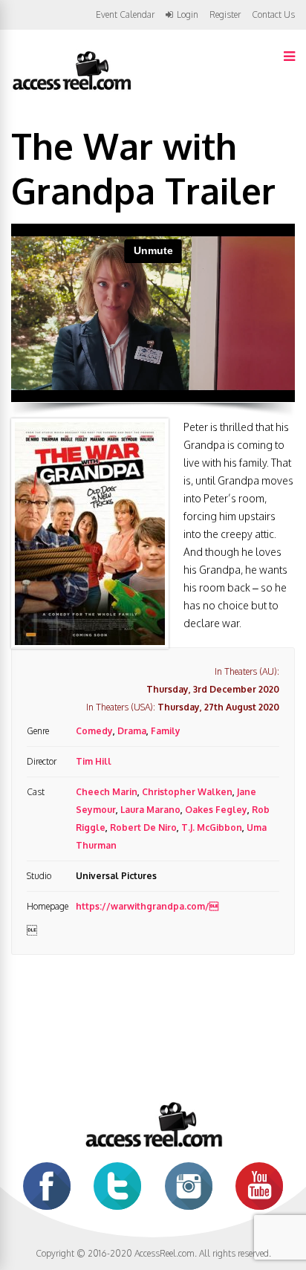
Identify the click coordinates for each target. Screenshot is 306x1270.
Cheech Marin (106, 791)
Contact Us (273, 14)
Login (187, 14)
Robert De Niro (143, 827)
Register (225, 14)
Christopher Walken (187, 791)
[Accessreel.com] (71, 88)
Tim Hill (93, 761)
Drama (131, 730)
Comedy (94, 730)
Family (165, 730)
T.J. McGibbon (211, 827)
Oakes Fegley (216, 809)
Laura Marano (150, 809)
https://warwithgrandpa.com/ (147, 906)
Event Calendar (125, 14)
